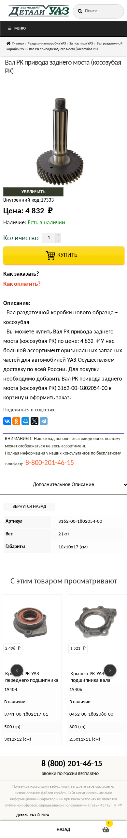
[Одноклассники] (16, 421)
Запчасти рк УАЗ (81, 43)
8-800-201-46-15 (49, 463)
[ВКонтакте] (7, 421)
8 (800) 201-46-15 (71, 764)
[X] (34, 421)
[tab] (63, 485)
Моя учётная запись (21, 829)
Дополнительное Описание (63, 484)
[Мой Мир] (25, 421)
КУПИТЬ (63, 255)
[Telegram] (44, 421)
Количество (21, 238)
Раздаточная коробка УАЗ (47, 43)
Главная (18, 43)
